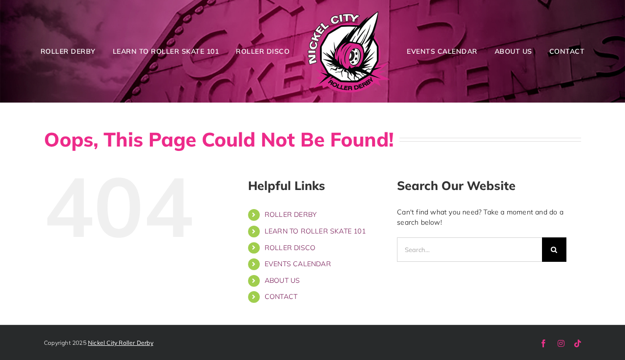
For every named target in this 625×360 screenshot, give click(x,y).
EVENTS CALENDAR (298, 263)
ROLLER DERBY (290, 214)
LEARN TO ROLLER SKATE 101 (315, 231)
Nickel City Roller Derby (120, 342)
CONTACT (281, 296)
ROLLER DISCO (290, 247)
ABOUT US (282, 280)
